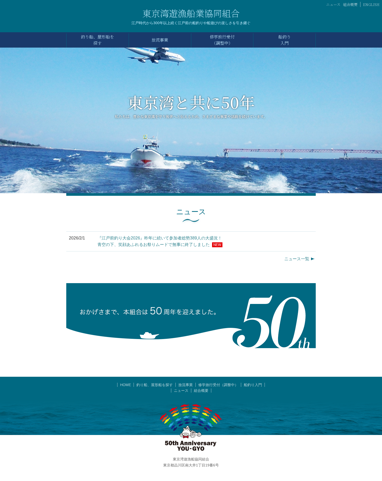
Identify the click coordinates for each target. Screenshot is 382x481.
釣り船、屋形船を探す (154, 385)
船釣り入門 (253, 385)
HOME (125, 385)
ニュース (333, 4)
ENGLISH (371, 4)
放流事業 (185, 385)
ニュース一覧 (296, 259)
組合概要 (350, 4)
